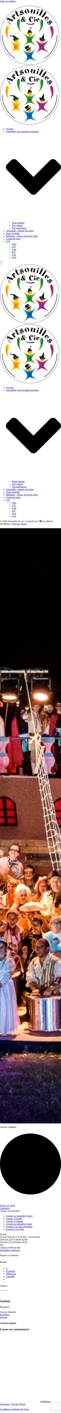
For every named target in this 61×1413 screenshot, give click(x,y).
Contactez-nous (13, 238)
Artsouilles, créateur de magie (20, 231)
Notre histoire (18, 223)
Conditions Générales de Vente (14, 1409)
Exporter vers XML (15, 1229)
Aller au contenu (8, 1)
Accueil (9, 129)
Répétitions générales (10, 1250)
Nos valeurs (17, 225)
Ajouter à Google (14, 1218)
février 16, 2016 (7, 1205)
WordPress (45, 1401)
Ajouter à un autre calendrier (19, 1226)
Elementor (5, 1404)
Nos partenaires (19, 228)
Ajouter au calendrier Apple (19, 1224)
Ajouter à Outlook (14, 1221)
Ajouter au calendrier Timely (19, 1216)
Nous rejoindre (13, 233)
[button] (10, 1211)
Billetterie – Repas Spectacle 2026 (22, 236)
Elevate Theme (20, 524)
